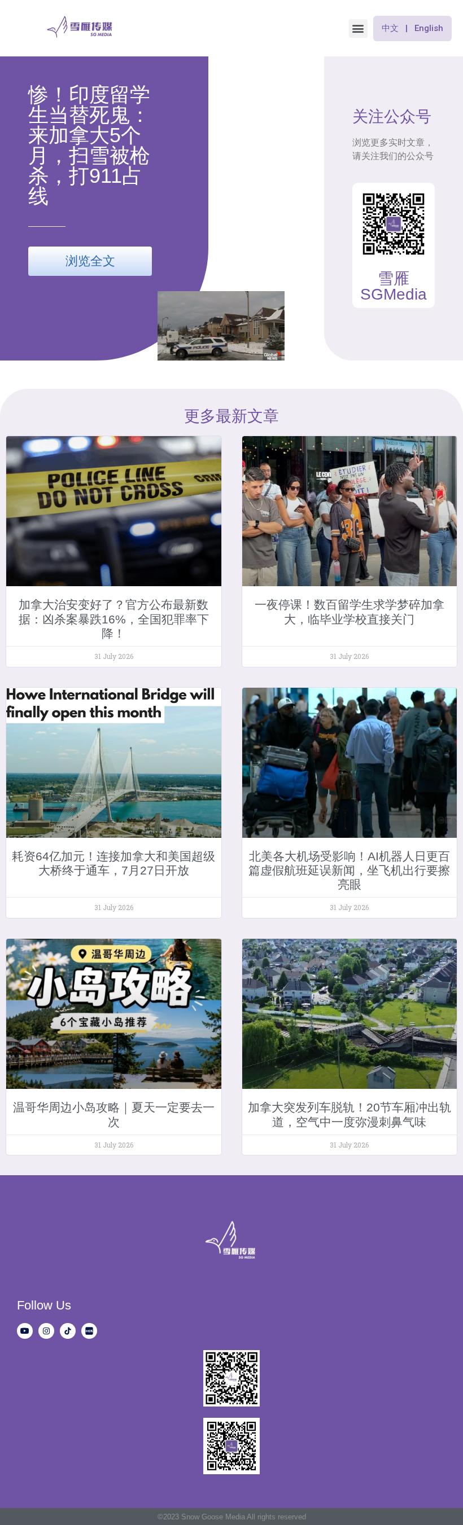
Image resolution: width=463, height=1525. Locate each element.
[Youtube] (25, 1331)
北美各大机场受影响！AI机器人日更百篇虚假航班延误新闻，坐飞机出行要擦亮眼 (349, 870)
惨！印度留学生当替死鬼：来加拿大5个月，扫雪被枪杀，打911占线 (89, 145)
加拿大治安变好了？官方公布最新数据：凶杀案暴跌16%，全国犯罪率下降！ (114, 618)
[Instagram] (46, 1331)
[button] (358, 28)
